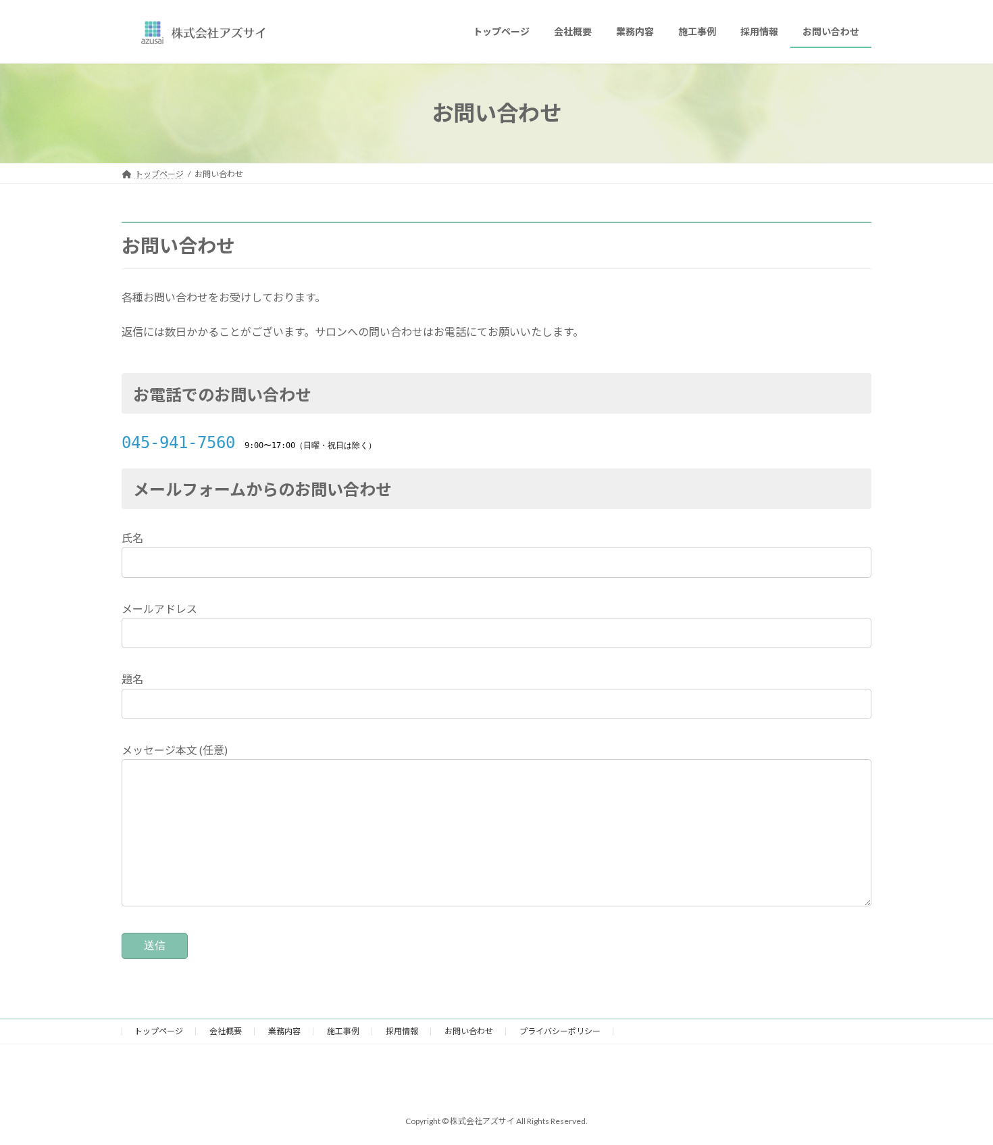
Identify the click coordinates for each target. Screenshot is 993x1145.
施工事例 (343, 1031)
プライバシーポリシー (560, 1031)
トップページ (158, 1031)
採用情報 (402, 1031)
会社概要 (225, 1031)
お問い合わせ (468, 1031)
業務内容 (284, 1031)
